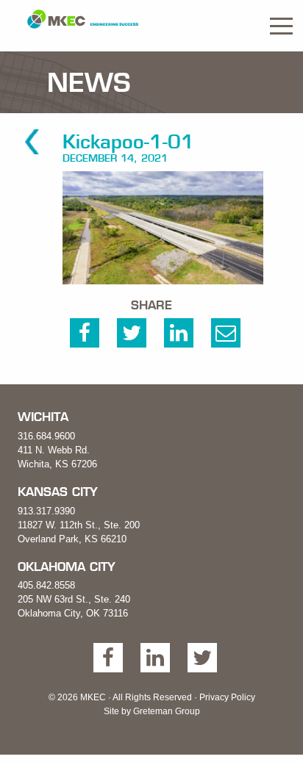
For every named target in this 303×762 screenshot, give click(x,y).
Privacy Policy (227, 697)
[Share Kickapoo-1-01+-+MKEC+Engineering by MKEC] (225, 336)
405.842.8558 (46, 585)
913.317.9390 (46, 511)
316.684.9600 (46, 436)
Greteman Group (166, 711)
